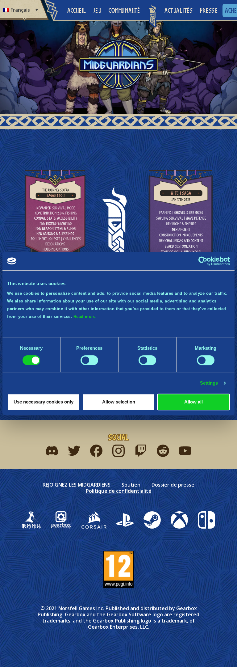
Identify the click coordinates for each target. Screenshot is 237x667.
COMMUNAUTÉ (124, 10)
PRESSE (209, 10)
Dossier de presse (173, 484)
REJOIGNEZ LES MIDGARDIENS (76, 484)
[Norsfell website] (31, 520)
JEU (98, 10)
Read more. (85, 316)
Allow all (193, 401)
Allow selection (118, 401)
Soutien (131, 484)
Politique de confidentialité (119, 491)
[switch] (89, 360)
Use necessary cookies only (43, 401)
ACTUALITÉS (178, 10)
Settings (209, 383)
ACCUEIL (76, 10)
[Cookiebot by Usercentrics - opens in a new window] (203, 261)
